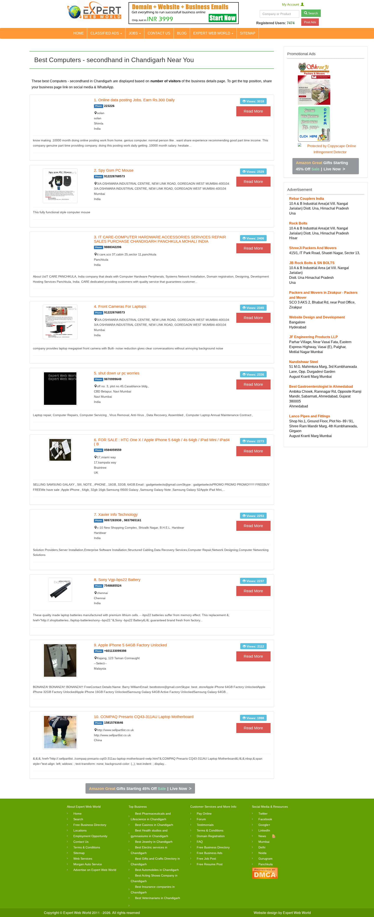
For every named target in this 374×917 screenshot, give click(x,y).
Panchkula (265, 864)
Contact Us (159, 33)
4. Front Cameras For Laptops (120, 306)
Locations (80, 830)
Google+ (264, 825)
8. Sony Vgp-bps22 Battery (117, 580)
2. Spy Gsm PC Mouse (114, 170)
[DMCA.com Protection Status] (265, 872)
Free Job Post (206, 858)
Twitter (263, 813)
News (262, 836)
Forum (201, 819)
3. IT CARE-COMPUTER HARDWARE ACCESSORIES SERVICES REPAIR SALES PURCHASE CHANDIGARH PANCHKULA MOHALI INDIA (160, 239)
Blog (182, 33)
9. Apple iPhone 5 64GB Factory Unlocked (130, 645)
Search (312, 13)
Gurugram (265, 858)
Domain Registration (211, 836)
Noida (262, 853)
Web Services (82, 858)
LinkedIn (264, 830)
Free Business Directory (89, 825)
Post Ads (310, 22)
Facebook (265, 819)
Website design (265, 912)
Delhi (261, 847)
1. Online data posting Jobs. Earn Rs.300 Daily (134, 100)
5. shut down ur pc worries (116, 373)
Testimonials (205, 825)
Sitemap (247, 33)
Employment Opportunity (90, 836)
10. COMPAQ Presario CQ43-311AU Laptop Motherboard (143, 717)
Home (78, 33)
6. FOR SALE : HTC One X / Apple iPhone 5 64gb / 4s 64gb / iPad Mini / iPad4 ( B (162, 442)
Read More (253, 111)
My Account (291, 4)
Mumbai (263, 841)
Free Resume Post (209, 864)
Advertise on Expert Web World (94, 870)
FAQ (200, 841)
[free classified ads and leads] (94, 10)
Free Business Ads (209, 853)
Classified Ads (105, 33)
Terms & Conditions (86, 847)
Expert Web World (212, 33)
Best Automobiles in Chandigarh (157, 870)
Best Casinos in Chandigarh (154, 825)
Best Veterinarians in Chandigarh (157, 898)
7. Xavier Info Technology (116, 514)
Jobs (134, 33)
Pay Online (204, 813)
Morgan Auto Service (87, 864)
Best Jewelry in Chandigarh (153, 841)
